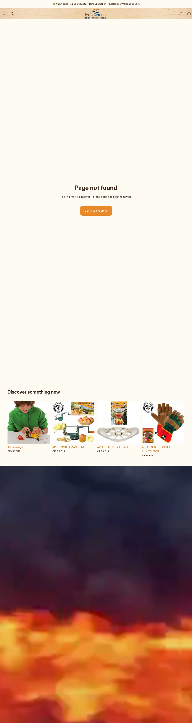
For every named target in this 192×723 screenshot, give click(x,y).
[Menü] (4, 13)
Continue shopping (96, 210)
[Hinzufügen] (44, 437)
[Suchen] (12, 14)
